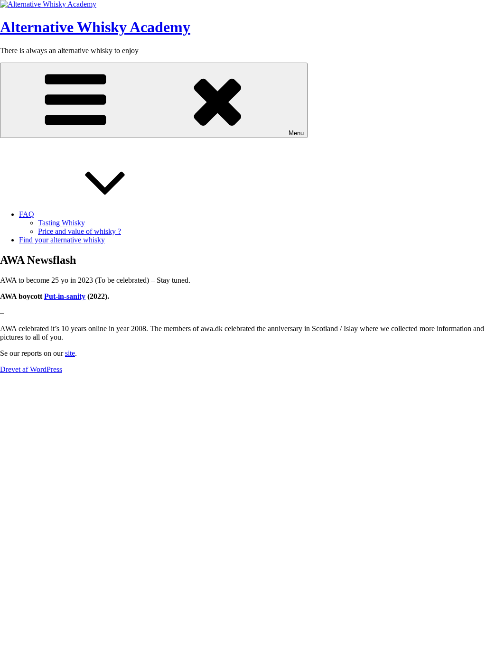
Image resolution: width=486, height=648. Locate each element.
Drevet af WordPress (31, 369)
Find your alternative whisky (62, 240)
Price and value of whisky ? (79, 231)
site (70, 353)
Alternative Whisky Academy (95, 27)
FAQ (26, 214)
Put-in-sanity (64, 296)
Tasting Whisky (61, 223)
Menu (296, 133)
